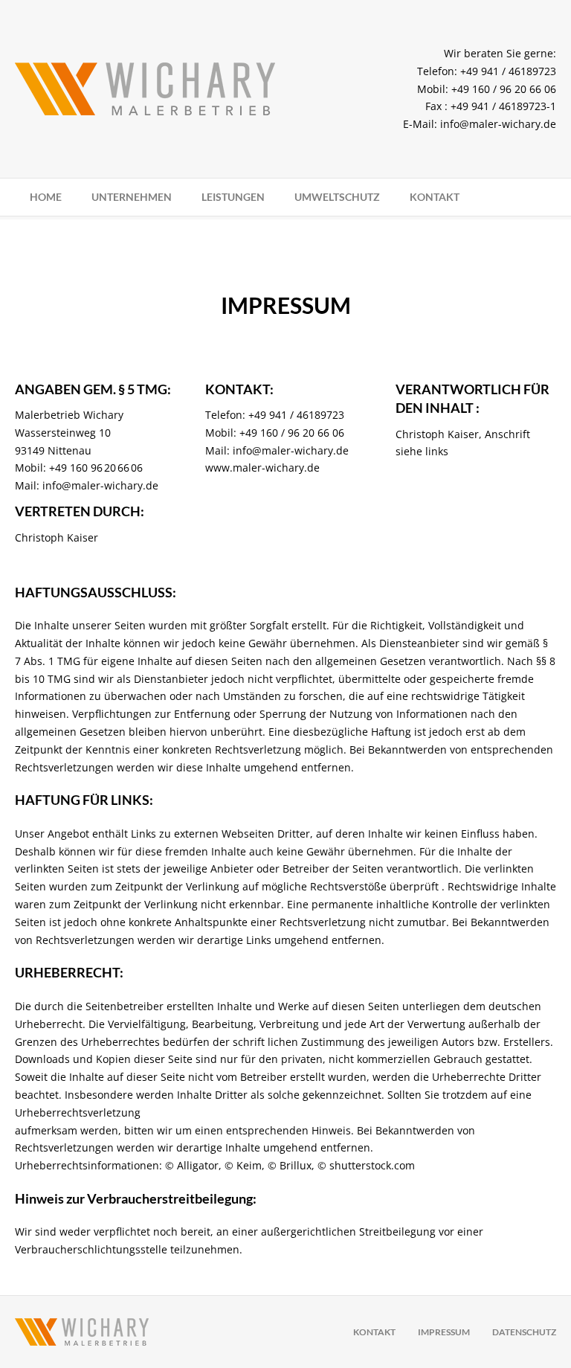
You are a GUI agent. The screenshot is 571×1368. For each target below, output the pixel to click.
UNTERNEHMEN (131, 196)
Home (46, 196)
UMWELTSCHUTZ (337, 196)
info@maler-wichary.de (498, 124)
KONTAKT (434, 196)
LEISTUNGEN (233, 196)
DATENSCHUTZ (524, 1332)
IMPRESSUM (444, 1332)
